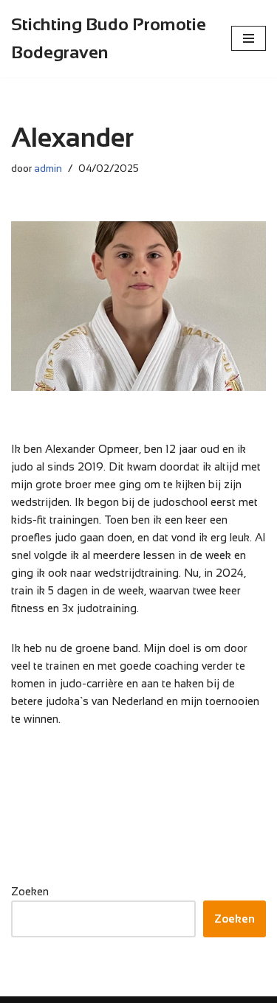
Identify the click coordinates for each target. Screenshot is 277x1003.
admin (48, 168)
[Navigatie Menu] (248, 38)
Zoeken (30, 891)
